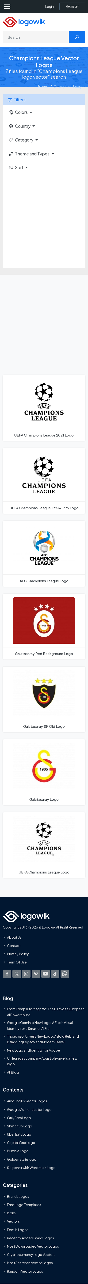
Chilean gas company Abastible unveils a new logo (42, 1061)
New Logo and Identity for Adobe (33, 1050)
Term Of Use (17, 962)
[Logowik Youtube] (45, 974)
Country (23, 126)
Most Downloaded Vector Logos (33, 1246)
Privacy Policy (18, 954)
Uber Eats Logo (19, 1134)
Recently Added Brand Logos (30, 1238)
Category (24, 139)
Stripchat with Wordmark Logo (31, 1167)
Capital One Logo (21, 1142)
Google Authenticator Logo (29, 1109)
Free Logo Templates (24, 1205)
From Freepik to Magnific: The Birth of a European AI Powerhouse (45, 1012)
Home (43, 86)
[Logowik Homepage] (24, 21)
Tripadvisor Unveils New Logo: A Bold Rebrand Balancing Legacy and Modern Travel (43, 1039)
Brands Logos (18, 1196)
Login (49, 6)
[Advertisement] (44, 221)
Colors (21, 112)
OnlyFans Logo (19, 1118)
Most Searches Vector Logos (30, 1263)
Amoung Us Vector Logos (27, 1101)
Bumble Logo (18, 1151)
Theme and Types (32, 153)
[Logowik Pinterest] (36, 974)
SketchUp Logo (19, 1126)
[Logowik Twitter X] (16, 974)
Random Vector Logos (25, 1271)
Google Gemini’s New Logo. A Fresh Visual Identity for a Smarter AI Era (40, 1025)
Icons (11, 1213)
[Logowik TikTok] (55, 974)
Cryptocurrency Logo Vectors (31, 1254)
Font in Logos (17, 1230)
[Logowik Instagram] (26, 974)
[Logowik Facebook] (7, 974)
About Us (14, 937)
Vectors (13, 1221)
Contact (14, 945)
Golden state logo (21, 1159)
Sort (19, 167)
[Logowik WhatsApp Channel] (65, 974)
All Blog (13, 1072)
